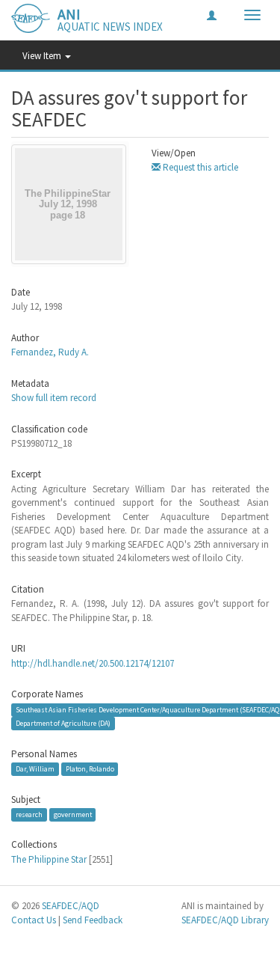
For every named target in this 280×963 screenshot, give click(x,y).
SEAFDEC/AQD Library (225, 920)
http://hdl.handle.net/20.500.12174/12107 (92, 663)
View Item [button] (42, 55)
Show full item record (53, 397)
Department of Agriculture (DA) (63, 723)
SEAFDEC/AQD (70, 905)
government (73, 814)
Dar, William (35, 769)
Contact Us (33, 920)
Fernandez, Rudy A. (50, 352)
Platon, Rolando (90, 769)
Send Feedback (92, 920)
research (29, 814)
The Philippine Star (49, 859)
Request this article (199, 167)
